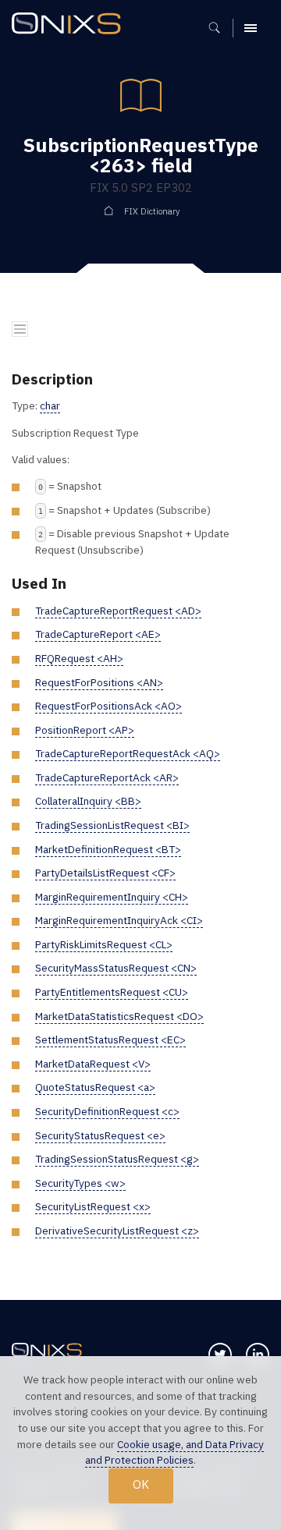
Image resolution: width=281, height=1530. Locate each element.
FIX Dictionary (152, 211)
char (50, 405)
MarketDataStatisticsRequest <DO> (119, 1016)
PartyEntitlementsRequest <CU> (111, 992)
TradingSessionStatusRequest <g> (117, 1159)
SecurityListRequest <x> (93, 1206)
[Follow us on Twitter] (220, 1354)
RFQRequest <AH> (79, 658)
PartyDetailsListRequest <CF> (105, 873)
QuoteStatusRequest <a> (95, 1087)
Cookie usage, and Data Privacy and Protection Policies (174, 1452)
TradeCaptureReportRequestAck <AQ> (127, 753)
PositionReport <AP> (84, 730)
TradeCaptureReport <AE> (98, 634)
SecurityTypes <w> (80, 1183)
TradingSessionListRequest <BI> (112, 825)
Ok (141, 1484)
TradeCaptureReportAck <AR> (107, 777)
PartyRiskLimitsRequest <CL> (104, 944)
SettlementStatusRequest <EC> (110, 1039)
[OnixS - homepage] (70, 25)
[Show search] (219, 28)
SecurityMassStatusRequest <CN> (116, 968)
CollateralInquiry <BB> (88, 801)
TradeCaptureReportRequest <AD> (118, 611)
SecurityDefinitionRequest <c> (107, 1111)
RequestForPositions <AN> (99, 682)
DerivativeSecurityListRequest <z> (117, 1231)
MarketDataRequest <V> (93, 1064)
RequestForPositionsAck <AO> (108, 706)
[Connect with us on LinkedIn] (257, 1354)
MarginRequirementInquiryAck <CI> (119, 920)
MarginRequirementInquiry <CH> (111, 897)
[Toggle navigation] (20, 329)
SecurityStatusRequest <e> (100, 1135)
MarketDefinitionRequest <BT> (108, 849)
